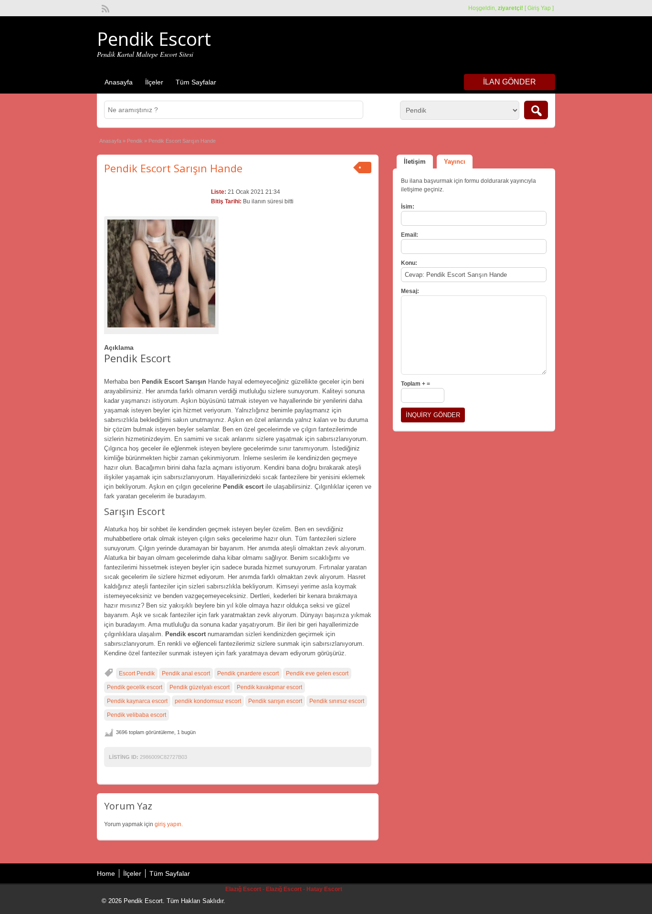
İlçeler (154, 82)
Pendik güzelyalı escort (199, 687)
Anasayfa (119, 82)
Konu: (409, 263)
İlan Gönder (509, 82)
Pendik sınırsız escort (336, 701)
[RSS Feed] (104, 7)
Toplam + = (415, 383)
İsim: (407, 206)
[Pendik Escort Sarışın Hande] (161, 273)
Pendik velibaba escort (136, 715)
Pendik (135, 141)
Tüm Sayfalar (196, 82)
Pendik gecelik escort (134, 687)
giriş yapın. (169, 824)
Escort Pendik (137, 673)
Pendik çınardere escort (248, 673)
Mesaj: (410, 291)
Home (106, 873)
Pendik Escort (154, 38)
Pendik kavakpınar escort (269, 687)
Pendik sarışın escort (275, 701)
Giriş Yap (539, 8)
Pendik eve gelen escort (317, 673)
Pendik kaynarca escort (137, 701)
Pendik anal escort (186, 673)
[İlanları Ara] (536, 110)
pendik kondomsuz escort (208, 701)
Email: (409, 234)
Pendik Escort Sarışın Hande (173, 168)
